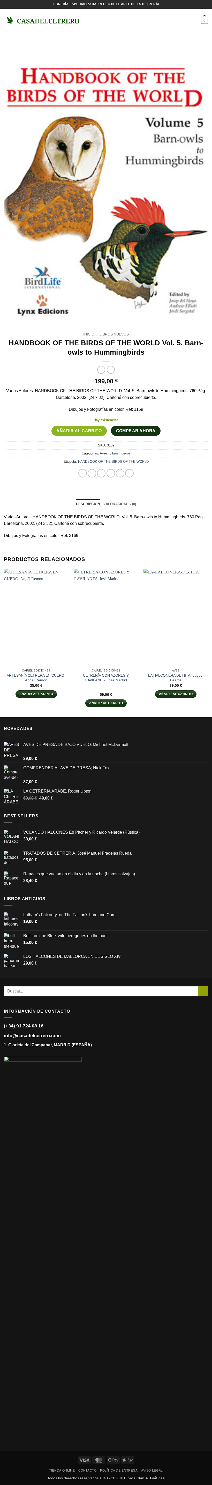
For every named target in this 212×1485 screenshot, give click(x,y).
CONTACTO (87, 1470)
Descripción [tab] (88, 504)
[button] (88, 20)
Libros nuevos (114, 334)
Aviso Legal (152, 1470)
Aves (104, 453)
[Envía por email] (111, 473)
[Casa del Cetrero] (42, 20)
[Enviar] (203, 991)
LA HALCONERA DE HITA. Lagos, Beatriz (175, 677)
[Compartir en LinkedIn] (129, 473)
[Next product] (101, 370)
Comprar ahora (136, 431)
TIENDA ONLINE (62, 1470)
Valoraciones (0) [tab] (119, 504)
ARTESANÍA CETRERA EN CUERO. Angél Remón (36, 677)
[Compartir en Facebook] (92, 473)
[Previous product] (111, 370)
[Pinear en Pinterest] (120, 473)
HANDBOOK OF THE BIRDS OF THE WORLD (113, 462)
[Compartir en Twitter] (101, 473)
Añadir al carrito (79, 431)
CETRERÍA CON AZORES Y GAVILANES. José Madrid (106, 677)
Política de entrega (119, 1470)
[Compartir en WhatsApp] (82, 473)
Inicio (88, 334)
